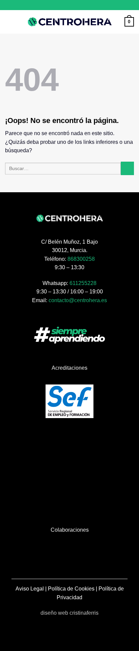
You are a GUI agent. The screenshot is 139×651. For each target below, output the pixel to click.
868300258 (81, 259)
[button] (9, 21)
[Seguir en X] (76, 5)
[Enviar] (127, 168)
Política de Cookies (71, 589)
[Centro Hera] (69, 22)
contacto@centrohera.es (78, 300)
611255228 (83, 283)
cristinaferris (84, 613)
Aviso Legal (30, 589)
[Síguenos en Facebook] (63, 5)
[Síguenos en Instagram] (69, 5)
